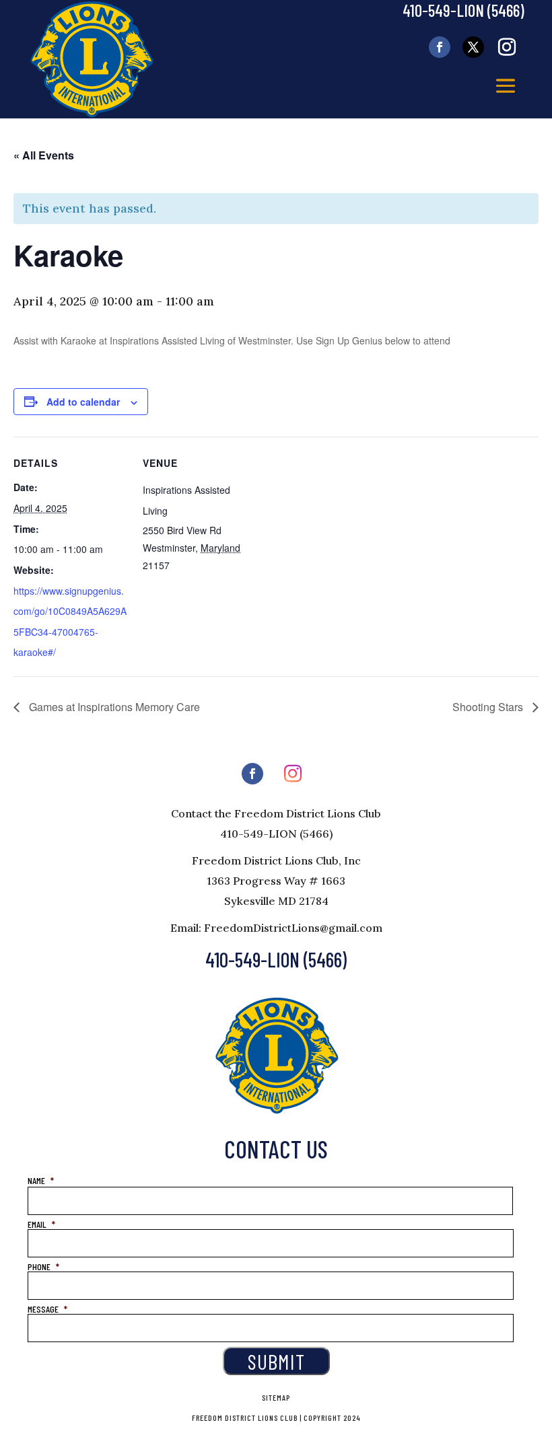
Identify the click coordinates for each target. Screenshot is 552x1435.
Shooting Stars (489, 706)
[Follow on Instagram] (506, 47)
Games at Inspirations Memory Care (113, 706)
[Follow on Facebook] (439, 47)
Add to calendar (83, 401)
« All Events (43, 155)
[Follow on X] (473, 47)
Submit (276, 1361)
